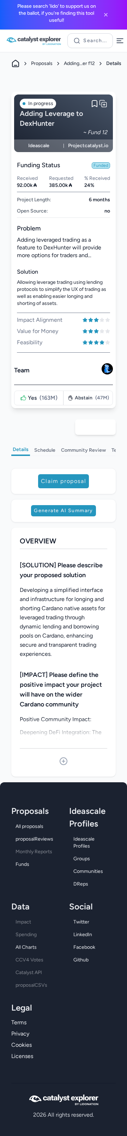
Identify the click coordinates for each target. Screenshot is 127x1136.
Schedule (44, 450)
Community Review (83, 450)
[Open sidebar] (120, 40)
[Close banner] (106, 15)
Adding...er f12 (79, 63)
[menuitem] (34, 826)
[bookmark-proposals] (94, 104)
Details (21, 449)
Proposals (42, 63)
